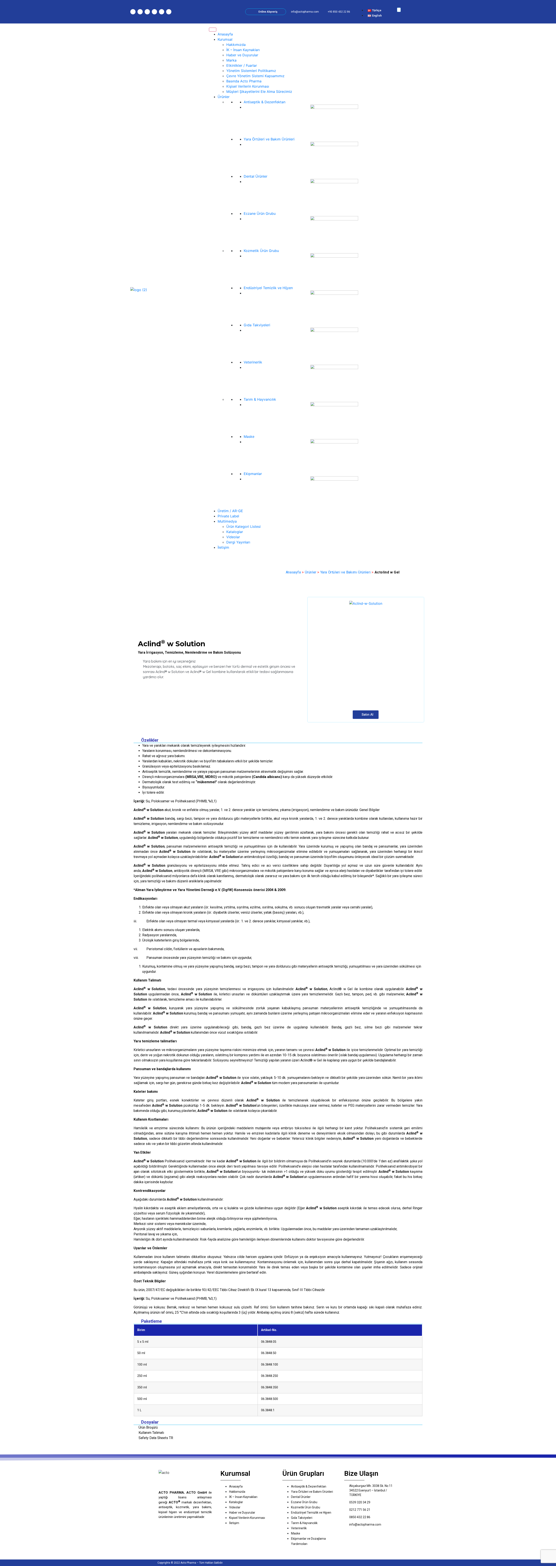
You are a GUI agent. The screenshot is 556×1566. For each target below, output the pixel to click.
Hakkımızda (236, 44)
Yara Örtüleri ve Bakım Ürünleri (269, 139)
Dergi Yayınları (238, 542)
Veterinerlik (253, 362)
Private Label (228, 516)
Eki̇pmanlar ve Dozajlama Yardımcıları (308, 1541)
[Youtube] (154, 11)
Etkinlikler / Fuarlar (241, 65)
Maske (249, 436)
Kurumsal (225, 39)
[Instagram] (133, 11)
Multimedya (227, 521)
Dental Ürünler (255, 176)
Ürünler (224, 97)
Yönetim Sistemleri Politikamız (251, 70)
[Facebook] (140, 11)
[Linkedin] (161, 11)
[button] (375, 4)
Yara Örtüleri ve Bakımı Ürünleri (345, 572)
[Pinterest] (168, 11)
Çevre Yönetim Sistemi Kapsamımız (255, 76)
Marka (231, 60)
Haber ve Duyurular (242, 55)
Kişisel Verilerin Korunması (247, 86)
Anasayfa (225, 34)
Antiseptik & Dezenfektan (264, 102)
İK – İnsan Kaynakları (243, 50)
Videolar (233, 537)
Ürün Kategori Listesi (243, 526)
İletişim (223, 547)
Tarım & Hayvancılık (260, 399)
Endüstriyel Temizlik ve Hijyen (268, 288)
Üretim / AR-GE (230, 511)
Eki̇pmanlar (253, 473)
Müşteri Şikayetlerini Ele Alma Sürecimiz (259, 91)
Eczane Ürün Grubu (260, 213)
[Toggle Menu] (212, 30)
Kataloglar (234, 532)
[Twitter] (147, 11)
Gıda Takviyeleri (257, 325)
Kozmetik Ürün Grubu (261, 250)
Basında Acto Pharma (243, 81)
